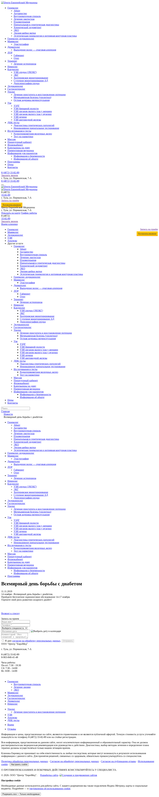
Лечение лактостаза (24, 19)
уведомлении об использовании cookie (49, 788)
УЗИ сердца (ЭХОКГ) (25, 72)
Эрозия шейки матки (25, 33)
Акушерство (20, 13)
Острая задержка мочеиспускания (32, 100)
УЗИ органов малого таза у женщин (33, 111)
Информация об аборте (26, 159)
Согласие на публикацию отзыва (118, 761)
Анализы (12, 240)
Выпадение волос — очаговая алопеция (35, 49)
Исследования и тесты (19, 131)
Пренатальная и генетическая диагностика (36, 24)
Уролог (11, 91)
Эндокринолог (15, 86)
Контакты (12, 167)
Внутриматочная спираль (27, 16)
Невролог (12, 66)
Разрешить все (9, 794)
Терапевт (12, 61)
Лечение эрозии (22, 687)
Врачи (10, 724)
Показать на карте (10, 213)
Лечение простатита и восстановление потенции (40, 94)
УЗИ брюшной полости (26, 108)
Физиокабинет (15, 145)
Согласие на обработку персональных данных (74, 761)
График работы (29, 213)
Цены (10, 164)
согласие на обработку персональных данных (36, 640)
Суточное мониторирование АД (31, 80)
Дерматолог (13, 47)
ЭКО (16, 30)
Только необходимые (30, 794)
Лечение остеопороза (25, 63)
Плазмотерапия (22, 22)
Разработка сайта (49, 775)
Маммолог (13, 41)
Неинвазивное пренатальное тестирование (36, 128)
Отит (16, 58)
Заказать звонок (9, 175)
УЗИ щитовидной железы (27, 119)
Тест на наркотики (23, 136)
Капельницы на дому (18, 147)
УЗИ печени (20, 117)
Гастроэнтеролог (16, 89)
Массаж (11, 139)
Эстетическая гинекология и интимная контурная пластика (45, 35)
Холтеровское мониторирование (31, 77)
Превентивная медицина (20, 150)
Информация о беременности (29, 156)
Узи (9, 103)
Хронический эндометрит (27, 27)
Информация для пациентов (22, 153)
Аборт (17, 10)
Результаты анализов (12, 205)
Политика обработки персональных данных (24, 761)
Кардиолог (13, 69)
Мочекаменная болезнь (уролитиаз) (32, 97)
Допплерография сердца (26, 83)
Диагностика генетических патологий (34, 125)
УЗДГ (17, 105)
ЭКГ (16, 75)
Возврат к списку (10, 613)
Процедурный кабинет (19, 142)
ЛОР (9, 52)
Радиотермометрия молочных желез (33, 133)
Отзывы (11, 729)
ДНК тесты (13, 122)
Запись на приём (10, 200)
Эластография (21, 44)
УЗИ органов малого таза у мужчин (33, 114)
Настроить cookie (19, 764)
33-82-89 (10, 172)
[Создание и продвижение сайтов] (78, 775)
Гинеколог (12, 8)
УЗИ (9, 238)
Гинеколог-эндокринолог (20, 38)
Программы (13, 161)
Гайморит (19, 55)
